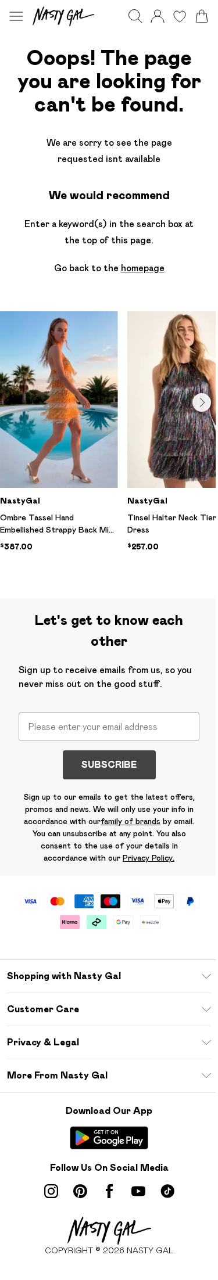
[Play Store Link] (109, 1137)
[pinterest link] (80, 1191)
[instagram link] (51, 1191)
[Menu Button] (16, 16)
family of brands (130, 821)
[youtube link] (138, 1191)
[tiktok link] (167, 1191)
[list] (109, 447)
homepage (143, 268)
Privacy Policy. (148, 857)
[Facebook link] (109, 1191)
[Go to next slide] (201, 402)
